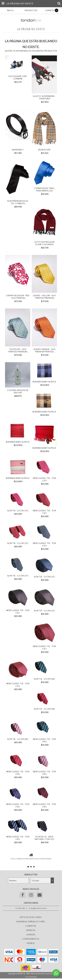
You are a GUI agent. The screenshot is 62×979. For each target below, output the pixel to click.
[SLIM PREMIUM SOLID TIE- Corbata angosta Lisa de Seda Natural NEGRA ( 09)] (17, 179)
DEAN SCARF (44, 149)
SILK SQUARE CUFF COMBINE (18, 77)
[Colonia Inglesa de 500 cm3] (17, 375)
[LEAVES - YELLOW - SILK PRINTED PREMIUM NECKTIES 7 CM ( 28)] (44, 274)
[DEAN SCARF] (44, 128)
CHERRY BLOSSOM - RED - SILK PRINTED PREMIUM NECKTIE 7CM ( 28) (17, 296)
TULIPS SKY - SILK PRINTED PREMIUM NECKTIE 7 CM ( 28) (17, 350)
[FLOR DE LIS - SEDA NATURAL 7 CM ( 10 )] (44, 826)
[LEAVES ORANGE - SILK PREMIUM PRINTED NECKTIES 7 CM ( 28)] (44, 327)
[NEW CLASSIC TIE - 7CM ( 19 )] (44, 467)
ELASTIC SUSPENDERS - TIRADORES (44, 97)
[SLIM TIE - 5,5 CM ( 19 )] (17, 500)
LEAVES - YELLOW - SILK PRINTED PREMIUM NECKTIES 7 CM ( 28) (44, 296)
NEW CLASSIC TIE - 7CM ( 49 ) (44, 740)
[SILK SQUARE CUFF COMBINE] (17, 64)
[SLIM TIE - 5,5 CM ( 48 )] (44, 668)
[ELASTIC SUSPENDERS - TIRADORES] (44, 74)
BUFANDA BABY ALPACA (44, 381)
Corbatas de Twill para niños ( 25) (44, 189)
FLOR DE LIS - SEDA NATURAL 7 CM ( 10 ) (44, 837)
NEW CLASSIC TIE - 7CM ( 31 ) (17, 611)
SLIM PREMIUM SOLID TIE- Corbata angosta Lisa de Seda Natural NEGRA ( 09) (17, 202)
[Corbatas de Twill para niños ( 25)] (44, 173)
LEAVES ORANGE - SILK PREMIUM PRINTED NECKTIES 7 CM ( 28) (44, 350)
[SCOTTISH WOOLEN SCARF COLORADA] (44, 220)
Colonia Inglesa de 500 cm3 (17, 391)
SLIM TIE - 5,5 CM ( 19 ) (17, 510)
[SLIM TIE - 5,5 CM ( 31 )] (44, 565)
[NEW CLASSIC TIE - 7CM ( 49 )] (44, 728)
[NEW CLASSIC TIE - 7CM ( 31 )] (17, 597)
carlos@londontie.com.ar (38, 908)
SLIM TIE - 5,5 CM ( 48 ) (44, 679)
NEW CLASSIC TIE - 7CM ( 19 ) (44, 479)
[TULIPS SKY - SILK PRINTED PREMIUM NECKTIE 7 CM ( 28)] (17, 327)
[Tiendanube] (31, 977)
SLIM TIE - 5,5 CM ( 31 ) (44, 576)
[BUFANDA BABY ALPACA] (44, 371)
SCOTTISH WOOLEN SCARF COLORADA (44, 243)
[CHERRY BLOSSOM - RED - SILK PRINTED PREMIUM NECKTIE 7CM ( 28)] (17, 274)
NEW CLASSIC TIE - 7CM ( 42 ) (17, 805)
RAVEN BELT (18, 149)
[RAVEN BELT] (17, 128)
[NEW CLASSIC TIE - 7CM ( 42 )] (17, 793)
